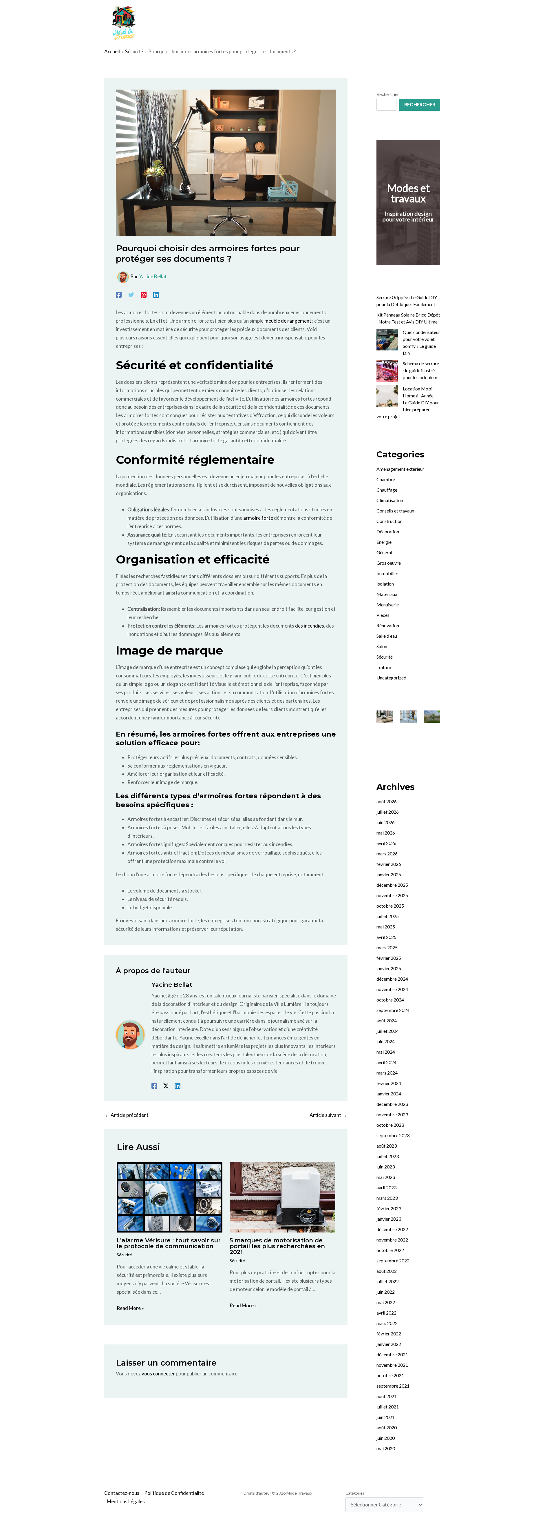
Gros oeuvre (388, 563)
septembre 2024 (392, 1010)
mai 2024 (385, 1052)
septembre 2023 (392, 1135)
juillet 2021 (387, 1406)
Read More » (130, 1308)
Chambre (385, 479)
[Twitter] (131, 294)
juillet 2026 (387, 812)
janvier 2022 (388, 1344)
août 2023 (386, 1145)
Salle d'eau (386, 636)
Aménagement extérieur (400, 469)
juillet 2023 (387, 1156)
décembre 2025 (392, 885)
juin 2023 (385, 1166)
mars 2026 (387, 853)
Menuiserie (387, 604)
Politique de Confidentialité (174, 1493)
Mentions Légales (126, 1501)
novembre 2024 (392, 989)
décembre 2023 (392, 1104)
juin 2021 (385, 1417)
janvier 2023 (388, 1219)
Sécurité (124, 1254)
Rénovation (387, 625)
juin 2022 (385, 1292)
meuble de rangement (287, 321)
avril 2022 (386, 1312)
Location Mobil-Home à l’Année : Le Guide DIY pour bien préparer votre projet (407, 402)
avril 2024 (386, 1062)
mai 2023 (385, 1177)
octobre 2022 (390, 1250)
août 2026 (386, 801)
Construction (389, 521)
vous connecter (158, 1373)
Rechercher (387, 94)
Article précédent (127, 1115)
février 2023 (388, 1208)
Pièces (382, 615)
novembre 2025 (392, 895)
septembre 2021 (392, 1385)
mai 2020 (385, 1448)
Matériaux (386, 594)
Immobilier (387, 573)
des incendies (309, 626)
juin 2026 (385, 822)
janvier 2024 (388, 1093)
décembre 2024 (392, 978)
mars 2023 (387, 1198)
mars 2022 (387, 1323)
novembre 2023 (392, 1114)
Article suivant (328, 1115)
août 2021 (386, 1396)
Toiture (383, 667)
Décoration (387, 531)
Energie (384, 542)
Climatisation (389, 500)
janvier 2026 (388, 874)
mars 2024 (387, 1072)
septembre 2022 (392, 1260)
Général (384, 552)
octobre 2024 (390, 999)
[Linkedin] (156, 294)
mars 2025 (387, 947)
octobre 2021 (390, 1375)
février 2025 (388, 958)
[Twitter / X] (166, 1085)
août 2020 (386, 1427)
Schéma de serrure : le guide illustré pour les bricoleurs (421, 370)
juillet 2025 (387, 916)
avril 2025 (386, 937)
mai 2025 (385, 926)
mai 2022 (385, 1302)
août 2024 (386, 1020)
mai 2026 (385, 832)
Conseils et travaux (395, 510)
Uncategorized (391, 677)
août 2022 (386, 1271)
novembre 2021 (392, 1365)
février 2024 (388, 1083)
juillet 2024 (387, 1031)
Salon (381, 646)
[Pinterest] (144, 294)
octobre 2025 (390, 905)
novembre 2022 (392, 1239)
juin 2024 (385, 1041)
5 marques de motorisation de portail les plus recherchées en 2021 (277, 1246)
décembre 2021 (392, 1354)
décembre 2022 (392, 1229)
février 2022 (388, 1333)
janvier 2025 (388, 968)
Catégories (354, 1493)
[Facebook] (119, 294)
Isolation (385, 583)
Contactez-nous (121, 1493)
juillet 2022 (387, 1281)
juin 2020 (385, 1438)
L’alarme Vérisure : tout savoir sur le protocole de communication (169, 1243)
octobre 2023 (390, 1125)
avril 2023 (386, 1187)
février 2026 (388, 864)
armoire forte (258, 518)
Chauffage (386, 489)
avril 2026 (386, 843)
